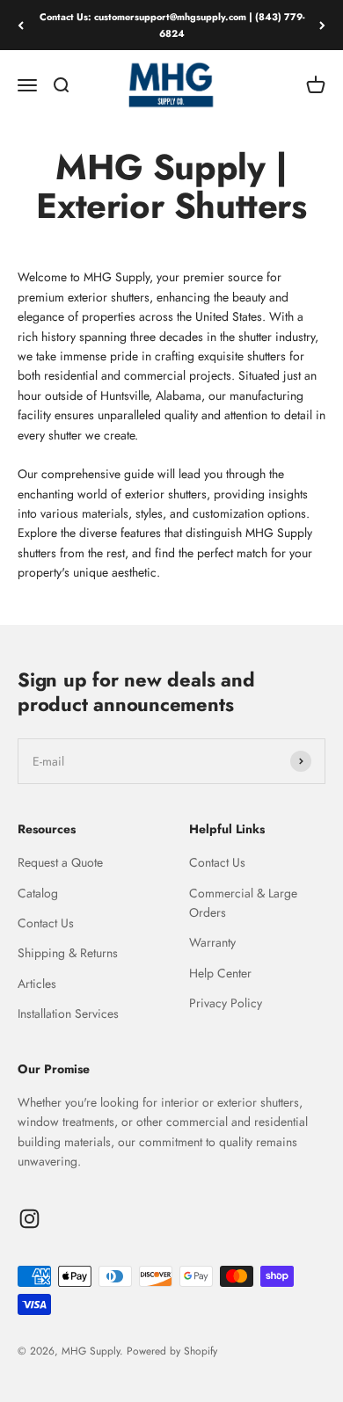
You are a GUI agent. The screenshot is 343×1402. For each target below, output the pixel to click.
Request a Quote (60, 862)
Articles (37, 983)
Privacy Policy (225, 1003)
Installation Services (68, 1013)
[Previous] (21, 25)
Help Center (220, 973)
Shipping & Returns (68, 953)
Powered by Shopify (172, 1351)
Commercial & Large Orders (243, 902)
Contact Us (46, 923)
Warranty (212, 942)
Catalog (38, 893)
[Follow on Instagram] (29, 1219)
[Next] (322, 25)
